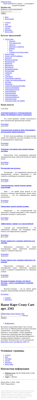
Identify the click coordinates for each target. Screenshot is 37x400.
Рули (10, 50)
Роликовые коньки (11, 69)
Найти (3, 13)
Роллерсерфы (9, 71)
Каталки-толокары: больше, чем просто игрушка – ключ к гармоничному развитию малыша (17, 283)
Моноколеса (9, 65)
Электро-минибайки (12, 88)
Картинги (8, 58)
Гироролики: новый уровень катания (15, 206)
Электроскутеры (11, 99)
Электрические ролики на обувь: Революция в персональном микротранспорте (18, 131)
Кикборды (8, 63)
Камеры (12, 48)
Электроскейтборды (12, 97)
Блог (6, 24)
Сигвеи (7, 74)
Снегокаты (9, 76)
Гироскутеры (9, 54)
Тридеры (8, 82)
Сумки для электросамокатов (15, 80)
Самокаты (8, 73)
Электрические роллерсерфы (15, 86)
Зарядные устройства (16, 47)
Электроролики (10, 93)
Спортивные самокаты (13, 78)
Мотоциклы (9, 67)
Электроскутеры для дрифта (15, 101)
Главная (7, 22)
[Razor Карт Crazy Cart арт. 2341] (12, 313)
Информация (9, 323)
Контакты (8, 30)
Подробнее (5, 124)
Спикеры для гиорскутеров (18, 52)
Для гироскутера (15, 43)
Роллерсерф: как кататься (10, 168)
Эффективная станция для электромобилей (17, 224)
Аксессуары (9, 39)
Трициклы (8, 84)
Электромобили (10, 91)
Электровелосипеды (12, 89)
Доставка (8, 26)
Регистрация (9, 19)
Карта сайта (9, 32)
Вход (6, 17)
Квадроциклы (10, 61)
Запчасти (12, 45)
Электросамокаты (11, 95)
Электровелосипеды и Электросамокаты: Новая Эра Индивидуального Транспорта (16, 114)
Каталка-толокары (11, 60)
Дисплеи (12, 41)
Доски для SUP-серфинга (14, 56)
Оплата (7, 28)
